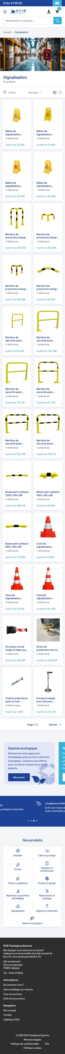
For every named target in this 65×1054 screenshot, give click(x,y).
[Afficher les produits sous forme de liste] (60, 92)
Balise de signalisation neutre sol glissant (47, 184)
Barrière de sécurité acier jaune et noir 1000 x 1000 (47, 390)
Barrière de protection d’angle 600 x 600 (16, 287)
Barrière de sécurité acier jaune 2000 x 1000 (15, 390)
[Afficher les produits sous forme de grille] (54, 92)
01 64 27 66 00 (12, 3)
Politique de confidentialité (25, 1043)
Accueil (7, 32)
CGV (47, 1043)
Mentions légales (32, 1039)
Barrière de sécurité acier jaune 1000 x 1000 (15, 339)
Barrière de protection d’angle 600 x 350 (47, 236)
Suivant (53, 724)
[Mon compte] (48, 11)
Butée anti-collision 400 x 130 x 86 (48, 493)
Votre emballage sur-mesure (18, 989)
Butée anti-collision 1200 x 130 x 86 (16, 493)
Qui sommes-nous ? (13, 984)
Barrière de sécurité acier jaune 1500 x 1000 (46, 339)
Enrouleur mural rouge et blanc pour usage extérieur (16, 648)
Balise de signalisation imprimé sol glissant (44, 132)
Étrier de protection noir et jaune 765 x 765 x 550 (46, 648)
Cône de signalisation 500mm (12, 596)
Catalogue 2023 (11, 1019)
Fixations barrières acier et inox (16, 699)
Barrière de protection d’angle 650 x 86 (47, 287)
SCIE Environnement (14, 998)
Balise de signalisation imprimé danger (14, 132)
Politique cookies (33, 1048)
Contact (7, 1014)
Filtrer (12, 92)
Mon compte (9, 1010)
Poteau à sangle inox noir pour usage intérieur (45, 699)
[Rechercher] (57, 20)
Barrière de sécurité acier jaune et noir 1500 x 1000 (16, 442)
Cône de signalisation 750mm (44, 596)
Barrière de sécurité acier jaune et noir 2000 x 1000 (48, 442)
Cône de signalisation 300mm (44, 545)
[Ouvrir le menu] (5, 11)
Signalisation (21, 32)
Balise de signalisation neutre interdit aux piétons (16, 184)
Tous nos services (12, 994)
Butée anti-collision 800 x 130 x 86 (16, 545)
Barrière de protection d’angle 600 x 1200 (16, 236)
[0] (57, 11)
